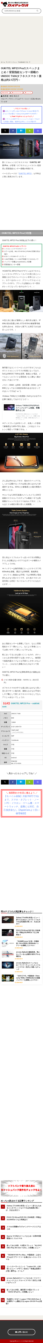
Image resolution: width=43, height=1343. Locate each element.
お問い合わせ (22, 1332)
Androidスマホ (23, 62)
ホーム (3, 62)
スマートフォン (12, 62)
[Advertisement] (21, 37)
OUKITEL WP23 (25, 173)
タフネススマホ (17, 92)
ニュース (28, 92)
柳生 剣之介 (14, 96)
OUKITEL (6, 92)
